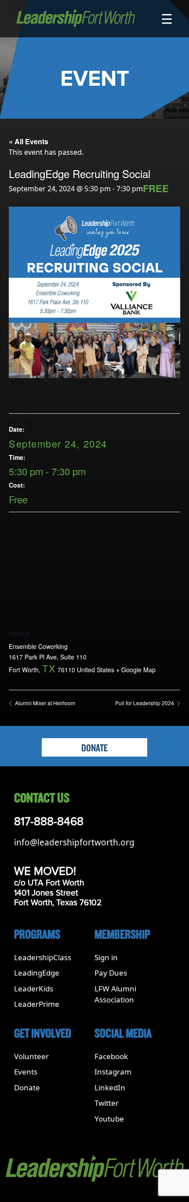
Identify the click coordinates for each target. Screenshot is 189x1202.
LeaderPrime (36, 1004)
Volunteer (31, 1056)
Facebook (111, 1056)
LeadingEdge (36, 973)
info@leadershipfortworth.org (74, 842)
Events (25, 1072)
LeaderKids (33, 988)
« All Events (28, 141)
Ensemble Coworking (38, 646)
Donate (94, 748)
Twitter (106, 1103)
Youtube (109, 1119)
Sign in (106, 957)
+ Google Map (136, 669)
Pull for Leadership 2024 (145, 703)
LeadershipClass (42, 957)
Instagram (112, 1072)
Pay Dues (110, 973)
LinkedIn (109, 1087)
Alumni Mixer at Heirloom (44, 703)
